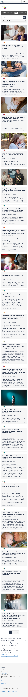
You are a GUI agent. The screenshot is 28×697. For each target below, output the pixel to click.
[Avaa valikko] (9, 1)
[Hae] (24, 17)
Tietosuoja (3, 683)
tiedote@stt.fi (4, 673)
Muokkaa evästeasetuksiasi (8, 686)
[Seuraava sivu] (14, 632)
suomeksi (3, 691)
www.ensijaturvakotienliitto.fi (9, 656)
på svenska (14, 691)
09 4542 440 (4, 654)
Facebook (3, 681)
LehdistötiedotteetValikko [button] (12, 12)
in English (9, 691)
